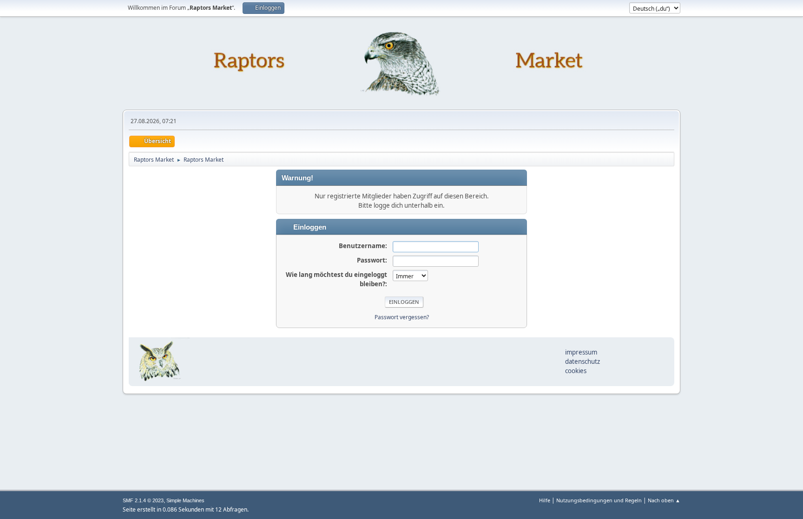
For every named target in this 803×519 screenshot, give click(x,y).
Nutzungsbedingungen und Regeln (599, 500)
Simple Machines (185, 500)
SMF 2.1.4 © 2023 (143, 500)
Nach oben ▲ (664, 500)
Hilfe (544, 500)
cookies (575, 371)
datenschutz (582, 361)
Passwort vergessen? (402, 317)
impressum (581, 352)
